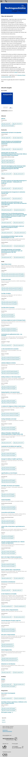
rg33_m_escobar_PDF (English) (9, 708)
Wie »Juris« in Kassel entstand (13, 636)
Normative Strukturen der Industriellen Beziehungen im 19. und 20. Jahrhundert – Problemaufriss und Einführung (14, 182)
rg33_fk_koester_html (19, 257)
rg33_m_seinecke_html (20, 698)
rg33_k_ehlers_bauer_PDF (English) (10, 302)
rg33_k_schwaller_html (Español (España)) (11, 359)
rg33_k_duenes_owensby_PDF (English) (10, 413)
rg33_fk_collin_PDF (6, 188)
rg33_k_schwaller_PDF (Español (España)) (11, 357)
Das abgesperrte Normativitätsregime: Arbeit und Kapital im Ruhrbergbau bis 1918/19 (12, 226)
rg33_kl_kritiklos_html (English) (9, 686)
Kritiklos (3, 679)
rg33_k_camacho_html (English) (9, 429)
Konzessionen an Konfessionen (12, 583)
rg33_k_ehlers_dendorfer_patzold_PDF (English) (12, 288)
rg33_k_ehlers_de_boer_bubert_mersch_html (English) (13, 276)
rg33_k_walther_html (7, 578)
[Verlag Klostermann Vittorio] (18, 748)
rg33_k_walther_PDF (19, 578)
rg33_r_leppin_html (18, 137)
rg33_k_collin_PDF (6, 590)
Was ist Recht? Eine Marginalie (8, 693)
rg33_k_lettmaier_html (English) (9, 469)
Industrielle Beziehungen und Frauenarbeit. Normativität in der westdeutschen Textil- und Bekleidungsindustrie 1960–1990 (11, 251)
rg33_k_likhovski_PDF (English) (9, 480)
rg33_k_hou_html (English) (8, 538)
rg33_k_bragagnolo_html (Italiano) (10, 330)
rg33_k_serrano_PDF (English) (9, 629)
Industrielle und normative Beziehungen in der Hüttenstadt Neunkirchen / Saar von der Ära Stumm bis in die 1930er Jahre (14, 203)
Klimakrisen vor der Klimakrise (12, 665)
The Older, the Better (11, 295)
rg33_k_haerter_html (19, 442)
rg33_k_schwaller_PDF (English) (9, 386)
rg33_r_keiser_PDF (6, 149)
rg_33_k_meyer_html (19, 345)
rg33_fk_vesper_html (19, 222)
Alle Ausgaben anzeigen (6, 712)
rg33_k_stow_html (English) (8, 316)
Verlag (15, 72)
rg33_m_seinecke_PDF (7, 698)
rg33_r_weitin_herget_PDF (8, 160)
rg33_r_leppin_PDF (6, 137)
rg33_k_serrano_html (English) (9, 631)
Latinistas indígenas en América (12, 364)
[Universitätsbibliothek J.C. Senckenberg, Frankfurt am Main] (4, 748)
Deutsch (4, 722)
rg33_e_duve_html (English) (8, 125)
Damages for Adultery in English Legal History (12, 460)
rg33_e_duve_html (17, 123)
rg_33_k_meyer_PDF (7, 345)
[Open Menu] (1, 1)
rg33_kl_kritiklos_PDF (7, 684)
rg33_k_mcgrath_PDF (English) (9, 453)
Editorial (3, 118)
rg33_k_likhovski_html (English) (9, 482)
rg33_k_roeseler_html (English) (9, 553)
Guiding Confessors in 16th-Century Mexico (13, 379)
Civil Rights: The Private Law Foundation (12, 487)
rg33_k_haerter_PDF (7, 442)
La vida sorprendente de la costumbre (11, 350)
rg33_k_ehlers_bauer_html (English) (10, 304)
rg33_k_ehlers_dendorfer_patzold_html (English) (12, 289)
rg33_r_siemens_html (19, 173)
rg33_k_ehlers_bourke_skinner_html (10, 660)
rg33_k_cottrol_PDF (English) (8, 494)
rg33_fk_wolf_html (17, 198)
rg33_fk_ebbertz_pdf (20, 246)
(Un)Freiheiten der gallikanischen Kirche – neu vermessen (14, 337)
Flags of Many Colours (13, 266)
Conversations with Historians (13, 514)
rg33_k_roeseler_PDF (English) (9, 551)
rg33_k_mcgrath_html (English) (9, 455)
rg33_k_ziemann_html (19, 617)
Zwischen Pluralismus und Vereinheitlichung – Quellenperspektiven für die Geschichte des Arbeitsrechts (11, 142)
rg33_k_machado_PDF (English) (9, 506)
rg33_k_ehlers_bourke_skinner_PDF (10, 658)
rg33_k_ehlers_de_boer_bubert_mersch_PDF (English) (13, 274)
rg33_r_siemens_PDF (7, 173)
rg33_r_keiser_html (18, 149)
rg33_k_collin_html (17, 590)
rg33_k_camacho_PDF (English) (9, 427)
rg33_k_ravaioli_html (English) (9, 566)
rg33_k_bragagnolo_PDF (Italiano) (9, 328)
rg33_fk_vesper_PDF (7, 222)
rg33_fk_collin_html (18, 188)
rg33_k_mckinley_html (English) (9, 402)
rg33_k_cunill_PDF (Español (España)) (10, 371)
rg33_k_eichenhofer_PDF (8, 644)
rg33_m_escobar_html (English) (9, 710)
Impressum (5, 730)
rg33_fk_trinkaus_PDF (7, 209)
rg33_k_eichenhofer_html (8, 646)
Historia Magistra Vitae (13, 651)
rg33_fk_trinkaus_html (19, 209)
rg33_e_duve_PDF (6, 123)
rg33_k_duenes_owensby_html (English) (11, 415)
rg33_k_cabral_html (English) (8, 522)
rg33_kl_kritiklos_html (19, 684)
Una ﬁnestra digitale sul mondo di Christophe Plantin (13, 322)
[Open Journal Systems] (5, 756)
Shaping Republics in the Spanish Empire (11, 394)
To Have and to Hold (13, 281)
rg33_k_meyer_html (18, 672)
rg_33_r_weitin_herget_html (8, 162)
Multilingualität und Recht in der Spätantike (11, 132)
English (3, 720)
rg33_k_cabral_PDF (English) (8, 521)
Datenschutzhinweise (7, 731)
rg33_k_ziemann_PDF (7, 617)
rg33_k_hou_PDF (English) (8, 536)
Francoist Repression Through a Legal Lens (13, 622)
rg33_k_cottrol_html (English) (9, 496)
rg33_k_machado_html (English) (9, 508)
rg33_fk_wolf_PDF (6, 198)
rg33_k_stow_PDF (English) (8, 314)
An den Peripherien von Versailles (13, 597)
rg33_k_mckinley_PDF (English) (9, 400)
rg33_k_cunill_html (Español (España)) (10, 373)
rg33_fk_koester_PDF (7, 257)
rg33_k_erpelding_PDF (7, 606)
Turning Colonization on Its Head (12, 420)
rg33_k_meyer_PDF (7, 672)
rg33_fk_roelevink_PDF (7, 232)
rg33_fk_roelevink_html (20, 232)
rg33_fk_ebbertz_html (7, 246)
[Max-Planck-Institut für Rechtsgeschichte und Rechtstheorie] (10, 740)
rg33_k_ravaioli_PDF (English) (9, 564)
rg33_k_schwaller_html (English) (9, 388)
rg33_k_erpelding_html (20, 606)
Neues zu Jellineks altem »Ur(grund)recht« (14, 571)
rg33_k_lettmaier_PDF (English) (9, 467)
